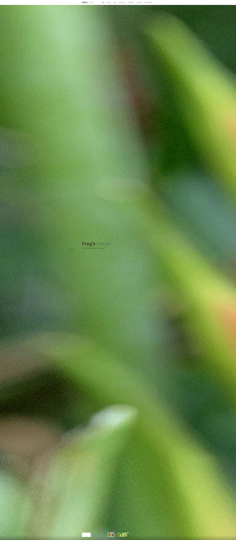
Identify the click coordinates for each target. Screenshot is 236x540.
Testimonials (131, 2)
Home (103, 2)
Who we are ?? (122, 2)
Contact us (139, 2)
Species (115, 2)
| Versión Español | (148, 2)
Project (109, 2)
